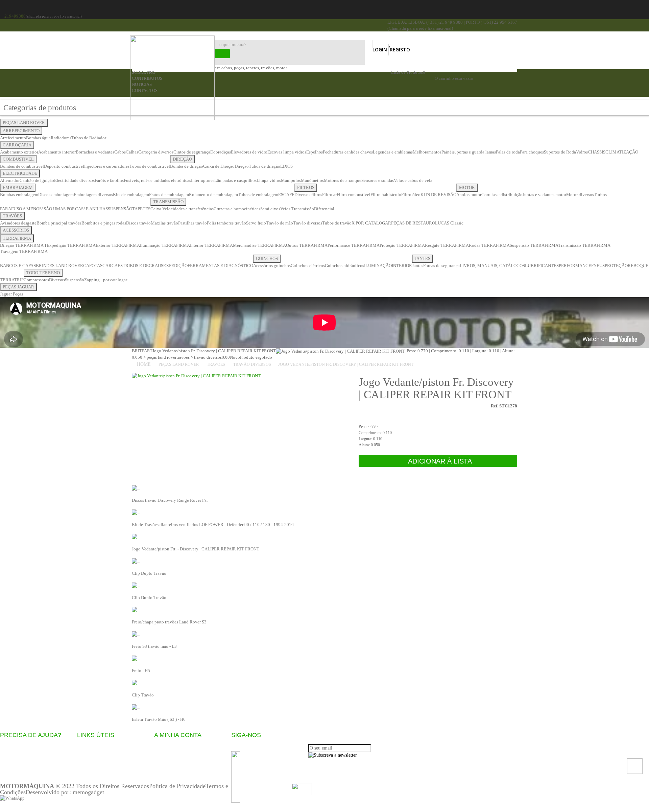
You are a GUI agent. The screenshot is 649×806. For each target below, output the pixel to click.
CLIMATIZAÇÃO (621, 152)
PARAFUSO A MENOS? (22, 208)
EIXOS (286, 166)
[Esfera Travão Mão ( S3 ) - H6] (136, 706)
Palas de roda (508, 152)
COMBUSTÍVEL (18, 159)
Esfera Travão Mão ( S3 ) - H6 (159, 719)
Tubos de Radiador (88, 137)
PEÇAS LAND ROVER (24, 122)
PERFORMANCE (575, 265)
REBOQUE (638, 265)
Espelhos (314, 152)
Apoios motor (468, 194)
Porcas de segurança (441, 265)
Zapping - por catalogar (105, 279)
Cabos (120, 152)
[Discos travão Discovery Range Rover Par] (136, 487)
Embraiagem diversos (93, 194)
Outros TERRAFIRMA (307, 245)
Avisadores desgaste (18, 223)
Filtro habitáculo (385, 194)
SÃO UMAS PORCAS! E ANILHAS (76, 208)
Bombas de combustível (22, 166)
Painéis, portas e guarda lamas (468, 152)
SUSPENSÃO (120, 208)
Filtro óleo (410, 194)
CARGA (110, 265)
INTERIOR (402, 265)
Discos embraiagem (56, 194)
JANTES (422, 258)
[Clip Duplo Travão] (136, 560)
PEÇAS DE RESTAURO (413, 223)
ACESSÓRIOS (16, 230)
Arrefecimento (13, 137)
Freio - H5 (141, 670)
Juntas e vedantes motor (544, 194)
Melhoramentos (427, 152)
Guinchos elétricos (308, 265)
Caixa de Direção (219, 166)
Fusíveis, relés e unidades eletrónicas (157, 180)
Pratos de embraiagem (169, 194)
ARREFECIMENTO (21, 130)
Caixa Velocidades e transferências (182, 208)
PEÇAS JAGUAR (18, 286)
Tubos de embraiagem (258, 194)
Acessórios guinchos (272, 265)
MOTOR (467, 187)
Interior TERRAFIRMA (211, 245)
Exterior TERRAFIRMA (118, 245)
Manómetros (312, 180)
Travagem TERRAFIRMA (24, 251)
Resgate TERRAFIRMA (447, 245)
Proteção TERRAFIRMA (402, 245)
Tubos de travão (337, 223)
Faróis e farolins (109, 180)
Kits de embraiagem (131, 194)
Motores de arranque (342, 180)
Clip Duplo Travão (149, 573)
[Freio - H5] (136, 658)
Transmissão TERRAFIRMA (584, 245)
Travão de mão (279, 223)
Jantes (417, 265)
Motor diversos (580, 194)
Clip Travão (143, 694)
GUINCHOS (267, 258)
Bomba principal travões (59, 223)
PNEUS (598, 265)
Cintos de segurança (191, 152)
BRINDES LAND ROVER (59, 265)
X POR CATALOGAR (371, 223)
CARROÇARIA (17, 144)
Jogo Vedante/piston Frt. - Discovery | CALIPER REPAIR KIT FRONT (195, 548)
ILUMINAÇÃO (378, 265)
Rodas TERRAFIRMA (489, 245)
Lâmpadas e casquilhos (235, 180)
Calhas (132, 152)
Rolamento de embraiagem (213, 194)
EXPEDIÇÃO (175, 265)
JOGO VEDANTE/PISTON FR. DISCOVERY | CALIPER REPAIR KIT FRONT (345, 364)
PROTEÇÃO (616, 265)
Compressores (36, 279)
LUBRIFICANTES (542, 265)
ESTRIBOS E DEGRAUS (140, 265)
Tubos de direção (264, 166)
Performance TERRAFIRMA (354, 245)
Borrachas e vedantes (95, 152)
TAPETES (141, 208)
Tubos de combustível (149, 166)
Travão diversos (307, 223)
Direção (242, 166)
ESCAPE (286, 194)
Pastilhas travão (192, 223)
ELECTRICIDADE (20, 173)
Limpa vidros (269, 180)
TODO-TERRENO (43, 272)
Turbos (600, 194)
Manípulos (291, 180)
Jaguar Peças (11, 294)
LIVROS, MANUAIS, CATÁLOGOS (492, 265)
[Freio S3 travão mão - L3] (136, 633)
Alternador (10, 180)
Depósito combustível (64, 166)
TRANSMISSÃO (168, 201)
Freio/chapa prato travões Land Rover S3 (169, 621)
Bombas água (38, 137)
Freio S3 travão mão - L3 (154, 646)
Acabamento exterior (19, 152)
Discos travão (138, 223)
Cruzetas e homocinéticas (237, 208)
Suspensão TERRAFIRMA (534, 245)
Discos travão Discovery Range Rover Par (170, 500)
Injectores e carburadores (106, 166)
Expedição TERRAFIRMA (71, 245)
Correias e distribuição (502, 194)
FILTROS (305, 187)
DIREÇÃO (182, 159)
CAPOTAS (92, 265)
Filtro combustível (353, 194)
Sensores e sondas (377, 180)
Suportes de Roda (560, 152)
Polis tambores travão (226, 223)
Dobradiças (220, 152)
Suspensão (74, 279)
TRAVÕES (12, 215)
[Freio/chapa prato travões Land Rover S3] (136, 609)
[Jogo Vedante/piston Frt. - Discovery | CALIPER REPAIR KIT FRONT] (136, 536)
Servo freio (256, 223)
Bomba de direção (186, 166)
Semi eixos (270, 208)
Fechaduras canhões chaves (348, 152)
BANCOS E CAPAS (18, 265)
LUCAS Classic (449, 223)
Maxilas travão (164, 223)
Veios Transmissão (297, 208)
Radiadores (61, 137)
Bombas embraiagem (19, 194)
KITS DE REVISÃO (438, 194)
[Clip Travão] (136, 682)
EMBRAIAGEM (18, 187)
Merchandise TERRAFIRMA (259, 245)
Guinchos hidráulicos (344, 265)
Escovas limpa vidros (286, 152)
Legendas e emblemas (393, 152)
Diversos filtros (308, 194)
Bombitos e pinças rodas (103, 223)
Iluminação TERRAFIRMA (165, 245)
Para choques (532, 152)
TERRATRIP (12, 279)
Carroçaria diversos (155, 152)
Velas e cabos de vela (413, 180)
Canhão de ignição (37, 180)
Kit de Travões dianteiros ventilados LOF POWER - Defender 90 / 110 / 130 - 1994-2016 (213, 524)
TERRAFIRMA (17, 238)
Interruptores (202, 180)
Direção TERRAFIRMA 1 (23, 245)
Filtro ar (329, 194)
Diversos (57, 279)
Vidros (582, 152)
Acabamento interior (57, 152)
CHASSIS (596, 152)
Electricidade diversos (74, 180)
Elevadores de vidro (249, 152)
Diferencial (324, 208)
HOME (144, 364)
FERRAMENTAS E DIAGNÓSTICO (220, 265)
